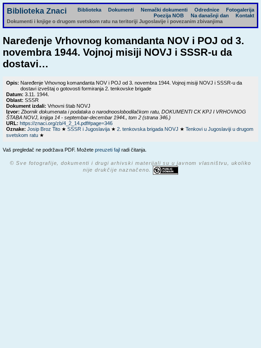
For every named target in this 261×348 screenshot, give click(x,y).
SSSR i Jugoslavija (89, 129)
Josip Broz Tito (44, 129)
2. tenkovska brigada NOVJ (148, 129)
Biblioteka (89, 10)
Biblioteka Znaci (37, 11)
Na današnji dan (210, 15)
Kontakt (245, 15)
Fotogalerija (240, 10)
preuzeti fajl (107, 150)
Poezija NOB (169, 15)
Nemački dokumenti (164, 10)
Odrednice (206, 10)
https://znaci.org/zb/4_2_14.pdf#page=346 (66, 123)
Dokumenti (121, 10)
